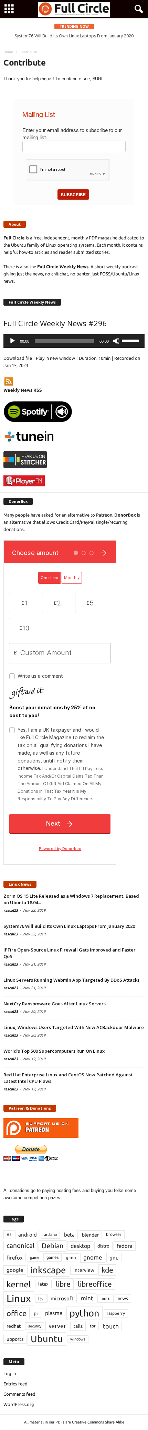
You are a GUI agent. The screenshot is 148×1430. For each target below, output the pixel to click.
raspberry (116, 1313)
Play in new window (55, 358)
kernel (19, 1284)
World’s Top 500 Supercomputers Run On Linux (54, 1051)
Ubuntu (47, 1339)
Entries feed (15, 1383)
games (52, 1257)
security (34, 1326)
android (27, 1235)
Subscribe (73, 194)
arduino (50, 1234)
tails (78, 1326)
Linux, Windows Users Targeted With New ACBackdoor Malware (73, 1027)
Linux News (20, 884)
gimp (71, 1257)
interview (83, 1270)
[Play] (12, 341)
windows (77, 1339)
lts (40, 1298)
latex (43, 1283)
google (15, 1270)
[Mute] (116, 341)
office (17, 1313)
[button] (137, 9)
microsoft (62, 1298)
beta (69, 1235)
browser (113, 1234)
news (123, 1298)
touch (111, 1326)
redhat (14, 1326)
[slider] (131, 340)
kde (107, 1270)
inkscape (48, 1270)
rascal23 (10, 910)
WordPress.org (18, 1404)
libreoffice (95, 1284)
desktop (80, 1246)
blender (90, 1235)
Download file (17, 358)
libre (63, 1284)
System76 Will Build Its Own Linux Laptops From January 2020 (74, 36)
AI (9, 1234)
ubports (15, 1339)
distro (103, 1245)
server (57, 1326)
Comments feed (19, 1394)
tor (93, 1326)
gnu (114, 1258)
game (34, 1257)
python (84, 1313)
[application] (74, 341)
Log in (9, 1373)
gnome (92, 1257)
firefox (15, 1258)
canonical (20, 1245)
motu (105, 1298)
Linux (19, 1298)
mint (87, 1298)
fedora (125, 1246)
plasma (53, 1313)
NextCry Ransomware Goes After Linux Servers (54, 1004)
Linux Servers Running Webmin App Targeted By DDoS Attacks (71, 980)
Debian (52, 1246)
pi (36, 1313)
